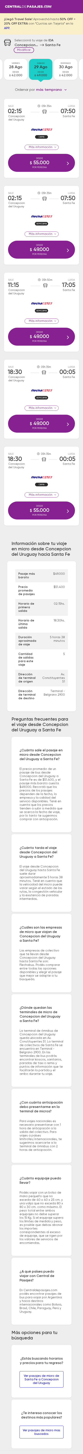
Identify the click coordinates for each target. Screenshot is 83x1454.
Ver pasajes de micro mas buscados (41, 1432)
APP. (7, 28)
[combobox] (51, 90)
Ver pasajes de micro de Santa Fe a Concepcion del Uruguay (41, 1379)
